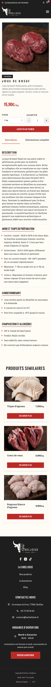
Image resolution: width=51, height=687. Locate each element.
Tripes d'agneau (16, 406)
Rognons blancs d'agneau (16, 506)
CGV (33, 682)
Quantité (31, 115)
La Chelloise (25, 567)
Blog (25, 587)
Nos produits (25, 574)
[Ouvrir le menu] (47, 11)
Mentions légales (22, 682)
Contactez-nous (25, 597)
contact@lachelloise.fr (27, 617)
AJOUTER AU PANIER (25, 129)
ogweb (31, 677)
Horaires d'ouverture (25, 627)
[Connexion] (44, 3)
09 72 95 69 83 (27, 611)
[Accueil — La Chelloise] (11, 11)
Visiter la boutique (25, 655)
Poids (5, 115)
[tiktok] (30, 559)
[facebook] (20, 559)
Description (11, 139)
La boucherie (25, 580)
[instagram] (25, 559)
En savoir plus (25, 415)
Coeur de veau (15, 455)
